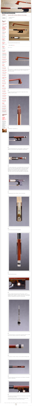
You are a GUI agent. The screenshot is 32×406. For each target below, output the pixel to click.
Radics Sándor (4, 70)
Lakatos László (3, 85)
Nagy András (4, 100)
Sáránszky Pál (4, 59)
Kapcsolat (24, 12)
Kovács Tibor (4, 110)
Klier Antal (3, 50)
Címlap (3, 12)
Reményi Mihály (3, 46)
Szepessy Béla (4, 23)
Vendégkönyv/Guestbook (10, 13)
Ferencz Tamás (3, 103)
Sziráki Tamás (4, 93)
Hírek (15, 12)
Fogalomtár (19, 12)
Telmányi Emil (4, 53)
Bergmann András (3, 39)
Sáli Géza (3, 80)
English (9, 47)
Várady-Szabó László (4, 78)
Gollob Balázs (4, 95)
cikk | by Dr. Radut (30, 405)
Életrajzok (11, 12)
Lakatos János (4, 72)
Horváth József (3, 65)
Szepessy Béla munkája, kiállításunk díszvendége (4, 27)
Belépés (29, 1)
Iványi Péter (4, 108)
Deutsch (11, 47)
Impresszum (4, 13)
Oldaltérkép (26, 1)
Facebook (23, 1)
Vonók (7, 12)
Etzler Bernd (4, 88)
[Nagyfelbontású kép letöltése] (19, 68)
